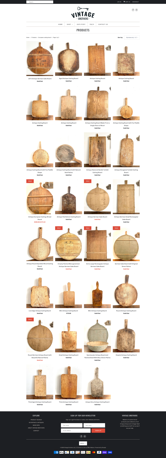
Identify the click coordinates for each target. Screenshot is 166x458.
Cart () (127, 1)
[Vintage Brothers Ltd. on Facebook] (133, 10)
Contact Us (103, 24)
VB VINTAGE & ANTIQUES (36, 422)
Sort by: (120, 37)
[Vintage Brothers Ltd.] (83, 13)
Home (60, 24)
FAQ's (92, 24)
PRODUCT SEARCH (36, 419)
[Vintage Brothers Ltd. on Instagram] (136, 10)
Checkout (135, 1)
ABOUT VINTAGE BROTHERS (36, 428)
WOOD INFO (36, 425)
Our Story (81, 24)
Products (83, 30)
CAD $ (82, 443)
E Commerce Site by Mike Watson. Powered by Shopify (91, 447)
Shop (69, 24)
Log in (119, 1)
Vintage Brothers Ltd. (70, 447)
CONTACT (36, 430)
